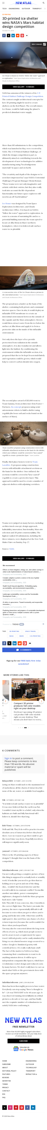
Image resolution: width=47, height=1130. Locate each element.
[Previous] (5, 701)
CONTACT (6, 1091)
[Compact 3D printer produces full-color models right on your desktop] (23, 689)
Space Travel (30, 631)
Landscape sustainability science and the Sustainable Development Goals (20, 595)
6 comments (25, 650)
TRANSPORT (37, 8)
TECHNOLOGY (31, 1067)
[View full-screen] (44, 44)
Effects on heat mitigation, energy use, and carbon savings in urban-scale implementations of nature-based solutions (23, 571)
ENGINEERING (14, 8)
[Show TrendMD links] (43, 624)
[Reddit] (17, 35)
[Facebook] (4, 35)
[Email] (27, 35)
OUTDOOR (26, 8)
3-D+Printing (35, 636)
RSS (3, 1094)
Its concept (16, 407)
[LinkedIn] (13, 35)
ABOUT (5, 1067)
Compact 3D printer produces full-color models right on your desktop (22, 706)
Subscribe (23, 1041)
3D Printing (6, 14)
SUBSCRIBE (6, 1064)
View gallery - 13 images (23, 87)
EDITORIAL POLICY (9, 1071)
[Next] (41, 701)
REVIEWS (5, 1077)
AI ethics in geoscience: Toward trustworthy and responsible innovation (22, 603)
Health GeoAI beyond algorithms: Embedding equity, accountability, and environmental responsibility (20, 587)
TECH (4, 8)
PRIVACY (5, 1087)
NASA (11, 549)
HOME (4, 1061)
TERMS (5, 1084)
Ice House (6, 203)
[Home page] (23, 4)
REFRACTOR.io (31, 1074)
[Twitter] (8, 35)
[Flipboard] (22, 35)
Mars (22, 636)
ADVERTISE (6, 1081)
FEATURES (6, 1074)
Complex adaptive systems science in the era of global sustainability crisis (21, 579)
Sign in (8, 758)
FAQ (3, 1097)
